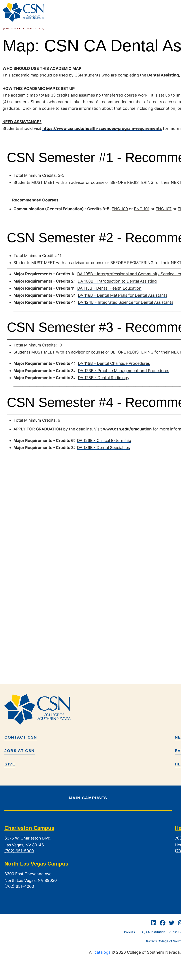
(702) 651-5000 (19, 851)
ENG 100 (120, 209)
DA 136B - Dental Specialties (103, 447)
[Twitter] (172, 923)
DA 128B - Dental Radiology (103, 377)
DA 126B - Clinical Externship (104, 440)
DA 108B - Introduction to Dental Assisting (117, 281)
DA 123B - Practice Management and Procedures (123, 370)
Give (9, 764)
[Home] (25, 12)
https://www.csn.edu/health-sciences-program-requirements (102, 128)
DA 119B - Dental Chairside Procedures (114, 363)
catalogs (102, 952)
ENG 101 (141, 209)
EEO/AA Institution (152, 932)
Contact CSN (20, 737)
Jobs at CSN (19, 750)
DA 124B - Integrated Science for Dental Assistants (125, 302)
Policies (129, 932)
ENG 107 (164, 209)
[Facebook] (163, 923)
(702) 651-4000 (19, 886)
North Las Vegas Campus (36, 864)
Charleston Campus (29, 828)
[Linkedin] (153, 923)
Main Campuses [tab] (88, 798)
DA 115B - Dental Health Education (109, 288)
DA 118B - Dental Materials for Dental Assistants (122, 295)
